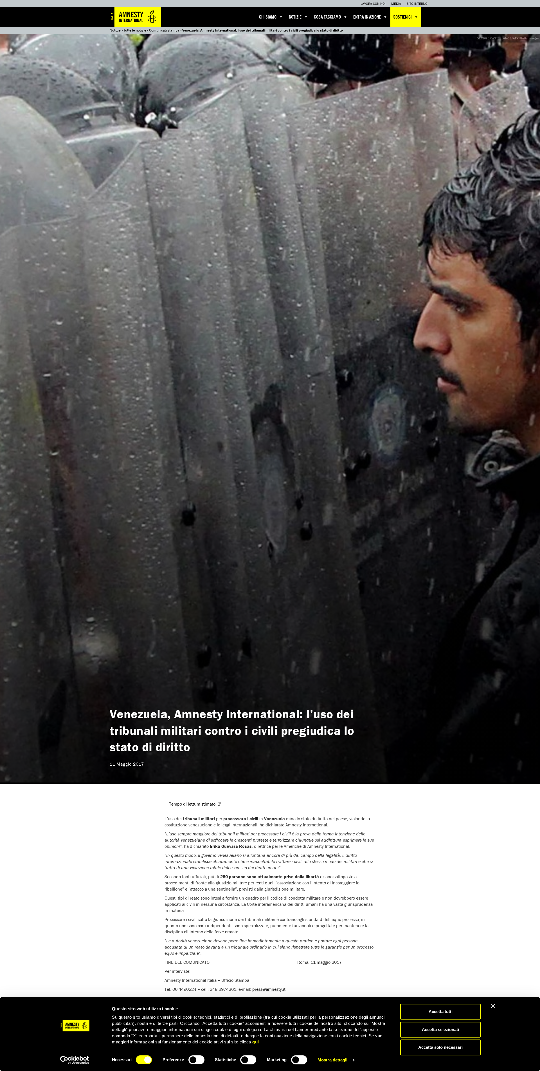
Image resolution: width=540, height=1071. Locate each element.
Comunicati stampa (164, 30)
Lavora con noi (373, 3)
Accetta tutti (441, 1011)
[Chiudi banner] (493, 1006)
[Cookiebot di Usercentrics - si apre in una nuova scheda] (74, 1060)
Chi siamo (267, 17)
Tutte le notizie (134, 30)
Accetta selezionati (440, 1029)
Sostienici (402, 17)
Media (396, 3)
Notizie (295, 17)
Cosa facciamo (327, 17)
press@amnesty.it (268, 989)
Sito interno (417, 3)
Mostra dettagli (333, 1059)
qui (255, 1041)
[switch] (196, 1059)
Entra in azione (367, 17)
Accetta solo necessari (440, 1047)
